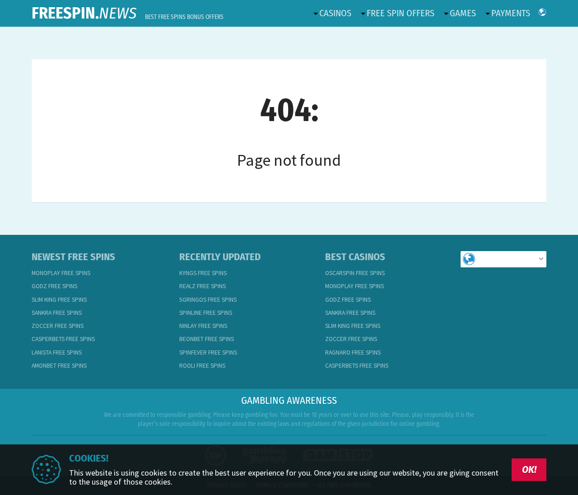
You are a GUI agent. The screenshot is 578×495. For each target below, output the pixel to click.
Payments (510, 13)
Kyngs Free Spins (203, 273)
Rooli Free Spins (202, 365)
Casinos (335, 13)
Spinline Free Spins (205, 313)
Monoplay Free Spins (61, 273)
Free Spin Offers (400, 13)
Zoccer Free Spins (58, 326)
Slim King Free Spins (59, 300)
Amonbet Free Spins (59, 365)
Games (463, 13)
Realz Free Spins (202, 286)
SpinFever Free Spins (208, 352)
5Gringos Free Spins (208, 300)
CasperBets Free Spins (63, 339)
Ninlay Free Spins (203, 326)
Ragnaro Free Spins (353, 352)
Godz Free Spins (54, 286)
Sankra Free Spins (57, 313)
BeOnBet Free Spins (206, 339)
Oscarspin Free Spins (355, 273)
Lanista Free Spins (57, 352)
